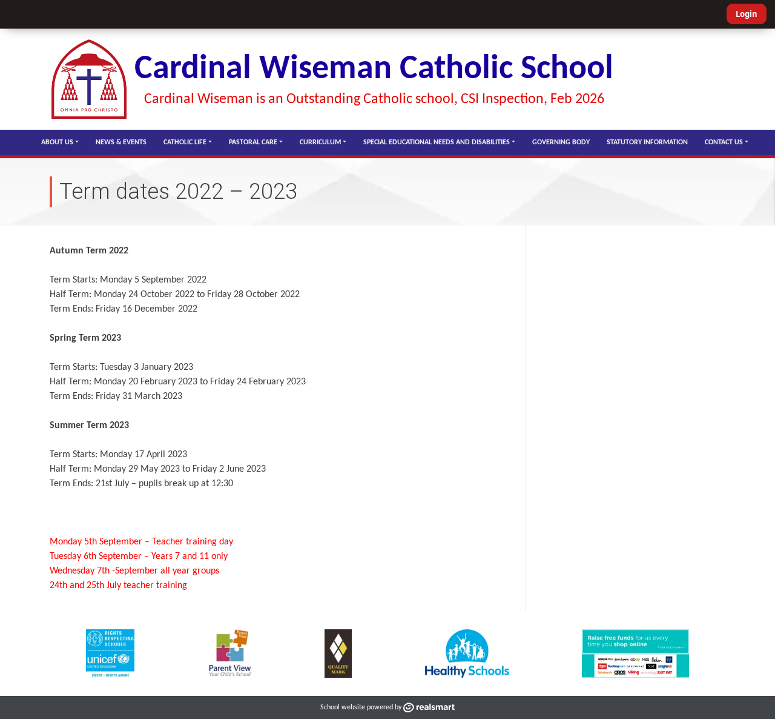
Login (746, 13)
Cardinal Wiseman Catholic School (373, 70)
